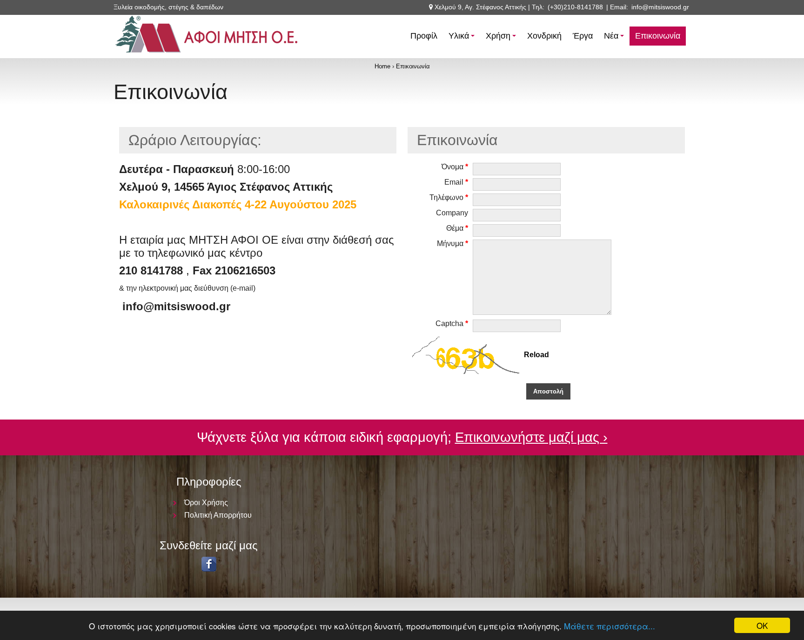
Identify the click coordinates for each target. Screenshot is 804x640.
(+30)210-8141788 (575, 7)
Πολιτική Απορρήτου (218, 515)
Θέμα (457, 228)
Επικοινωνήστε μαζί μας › (531, 437)
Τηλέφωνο (448, 197)
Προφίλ (423, 35)
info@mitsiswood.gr (660, 7)
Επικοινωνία (657, 35)
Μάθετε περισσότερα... (609, 626)
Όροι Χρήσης (206, 503)
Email (456, 182)
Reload (536, 355)
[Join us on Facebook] (208, 569)
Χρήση (502, 38)
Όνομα (455, 167)
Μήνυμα (452, 243)
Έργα (583, 35)
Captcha (452, 323)
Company (452, 213)
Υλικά (463, 38)
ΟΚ (762, 625)
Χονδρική (544, 35)
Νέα (615, 38)
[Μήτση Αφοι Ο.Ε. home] (207, 56)
